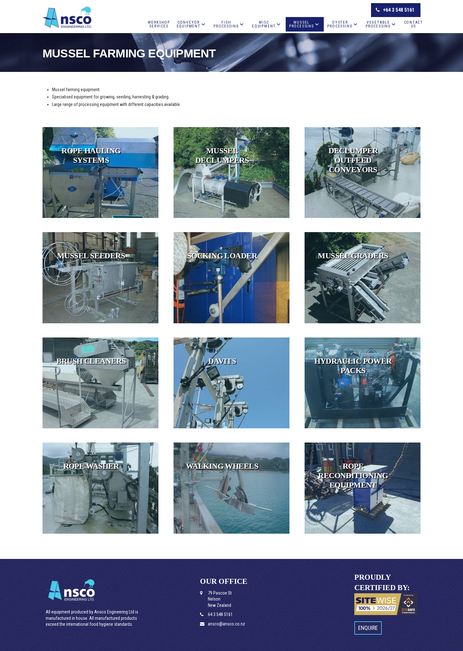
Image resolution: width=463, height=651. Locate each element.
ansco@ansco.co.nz (226, 623)
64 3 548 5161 (220, 614)
